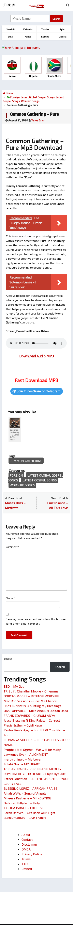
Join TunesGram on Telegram (38, 391)
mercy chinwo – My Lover (23, 759)
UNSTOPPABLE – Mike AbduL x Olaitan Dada (36, 711)
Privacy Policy (31, 854)
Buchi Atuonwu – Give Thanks (25, 817)
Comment (12, 546)
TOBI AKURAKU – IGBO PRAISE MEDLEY (32, 769)
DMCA (26, 849)
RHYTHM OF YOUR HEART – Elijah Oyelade (35, 774)
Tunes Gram (38, 120)
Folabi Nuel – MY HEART (22, 764)
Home (9, 93)
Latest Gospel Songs (40, 480)
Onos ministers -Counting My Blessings (32, 706)
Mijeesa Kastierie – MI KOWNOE (27, 798)
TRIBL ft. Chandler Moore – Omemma (31, 691)
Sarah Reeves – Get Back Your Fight (29, 813)
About (25, 834)
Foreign (15, 97)
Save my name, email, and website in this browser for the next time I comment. (36, 621)
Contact (27, 839)
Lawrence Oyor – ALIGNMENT (26, 754)
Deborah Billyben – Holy (22, 803)
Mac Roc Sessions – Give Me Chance (30, 701)
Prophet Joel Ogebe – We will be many (32, 749)
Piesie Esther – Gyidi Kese (23, 725)
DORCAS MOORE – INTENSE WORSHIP (31, 696)
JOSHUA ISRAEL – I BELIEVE (24, 808)
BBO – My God (14, 686)
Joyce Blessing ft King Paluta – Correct (32, 720)
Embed (26, 869)
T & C (25, 864)
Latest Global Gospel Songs (38, 97)
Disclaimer (29, 844)
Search (8, 658)
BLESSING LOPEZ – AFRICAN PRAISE (30, 788)
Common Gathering (26, 461)
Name (10, 598)
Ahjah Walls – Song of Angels (25, 793)
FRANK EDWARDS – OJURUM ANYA (29, 715)
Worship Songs (30, 101)
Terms (26, 859)
